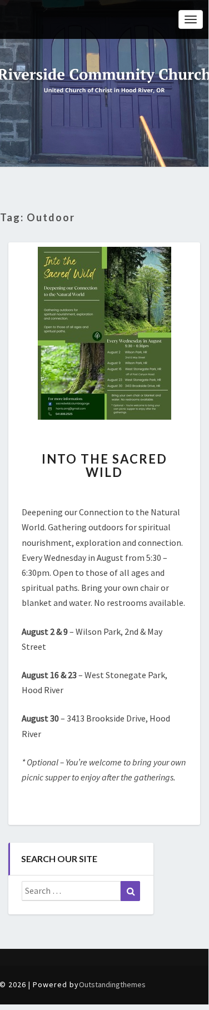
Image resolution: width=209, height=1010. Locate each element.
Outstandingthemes (112, 984)
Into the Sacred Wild (104, 465)
